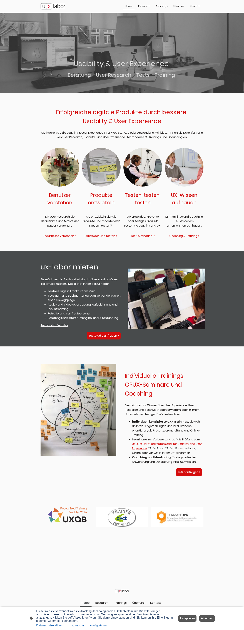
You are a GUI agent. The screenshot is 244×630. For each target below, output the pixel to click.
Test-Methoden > (142, 236)
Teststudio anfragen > (103, 336)
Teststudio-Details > (54, 325)
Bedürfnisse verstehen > (60, 236)
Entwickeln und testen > (101, 236)
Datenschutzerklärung (50, 625)
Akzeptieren (187, 618)
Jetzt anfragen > (189, 472)
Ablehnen (207, 618)
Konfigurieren (98, 625)
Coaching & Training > (184, 236)
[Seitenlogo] (53, 6)
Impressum (77, 625)
